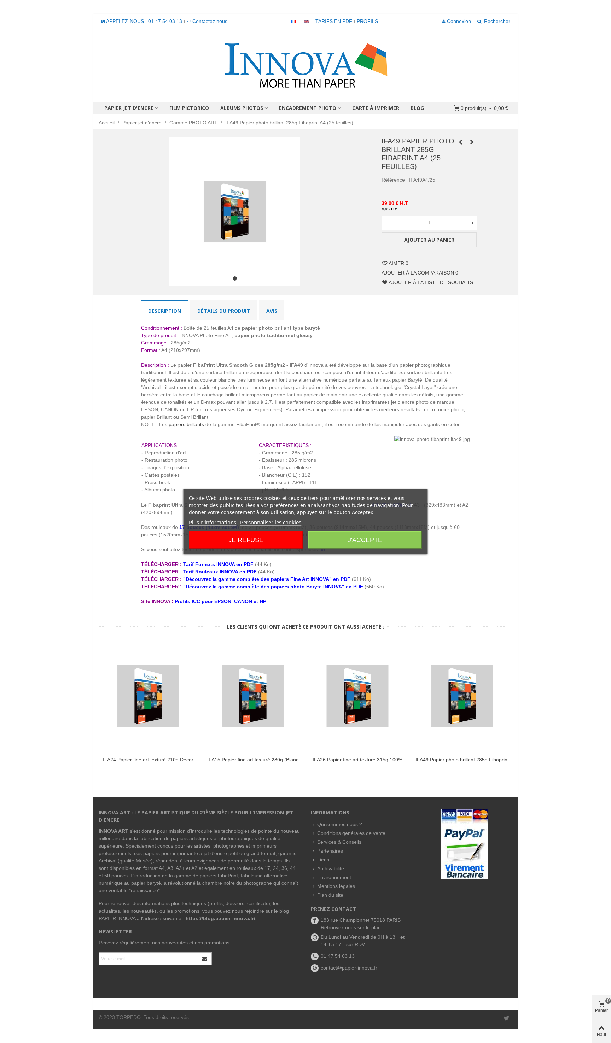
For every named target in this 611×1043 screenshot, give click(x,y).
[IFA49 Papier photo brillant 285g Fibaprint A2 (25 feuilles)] (462, 696)
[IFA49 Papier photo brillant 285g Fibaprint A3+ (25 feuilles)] (471, 142)
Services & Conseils (339, 842)
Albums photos (241, 108)
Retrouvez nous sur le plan (351, 927)
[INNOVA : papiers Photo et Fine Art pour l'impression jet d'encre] (305, 65)
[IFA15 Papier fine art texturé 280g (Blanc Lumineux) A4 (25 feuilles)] (252, 696)
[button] (235, 278)
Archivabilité (330, 868)
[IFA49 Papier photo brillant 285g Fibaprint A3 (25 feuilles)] (460, 142)
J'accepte (365, 539)
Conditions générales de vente (351, 833)
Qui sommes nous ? (339, 824)
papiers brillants (186, 424)
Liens (323, 859)
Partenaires (330, 851)
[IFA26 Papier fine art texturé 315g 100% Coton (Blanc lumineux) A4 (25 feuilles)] (357, 696)
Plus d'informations (212, 522)
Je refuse (245, 539)
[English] (306, 21)
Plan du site (330, 895)
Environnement (334, 877)
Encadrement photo (307, 108)
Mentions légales (336, 886)
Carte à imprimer (375, 108)
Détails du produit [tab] (223, 310)
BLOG (417, 108)
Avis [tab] (271, 310)
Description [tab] (164, 310)
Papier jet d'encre (128, 108)
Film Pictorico (189, 108)
